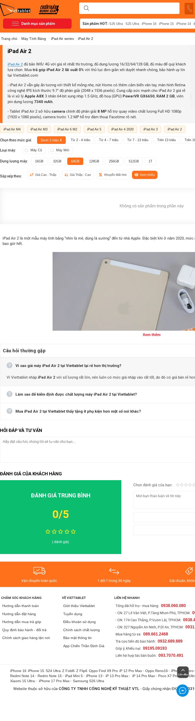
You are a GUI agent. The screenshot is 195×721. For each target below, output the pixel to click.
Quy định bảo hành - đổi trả (24, 630)
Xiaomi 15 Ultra (22, 681)
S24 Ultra (53, 671)
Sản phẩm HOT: (95, 24)
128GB (94, 161)
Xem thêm (151, 334)
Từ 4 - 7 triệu (108, 140)
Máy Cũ (36, 150)
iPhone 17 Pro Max (54, 681)
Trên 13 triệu (166, 140)
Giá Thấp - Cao (80, 175)
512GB (134, 161)
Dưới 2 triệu (51, 140)
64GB (75, 161)
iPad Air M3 (38, 129)
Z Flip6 (81, 671)
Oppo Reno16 (156, 671)
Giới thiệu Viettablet (79, 606)
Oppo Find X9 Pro (103, 671)
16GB (39, 161)
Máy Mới (62, 150)
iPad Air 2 (15, 64)
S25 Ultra (132, 24)
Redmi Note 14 (22, 676)
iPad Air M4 (12, 129)
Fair (182, 485)
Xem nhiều (147, 175)
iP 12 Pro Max (130, 671)
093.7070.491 (170, 655)
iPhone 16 (149, 24)
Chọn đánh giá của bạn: (153, 485)
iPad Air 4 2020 (122, 129)
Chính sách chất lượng (81, 630)
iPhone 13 (94, 676)
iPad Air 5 (94, 129)
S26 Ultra (116, 24)
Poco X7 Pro (168, 676)
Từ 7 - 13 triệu (137, 140)
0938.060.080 (173, 605)
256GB (114, 161)
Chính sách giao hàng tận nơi (26, 638)
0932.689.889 (170, 641)
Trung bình (186, 485)
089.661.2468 (155, 634)
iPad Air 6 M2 (67, 129)
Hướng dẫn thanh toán (20, 606)
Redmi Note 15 (50, 676)
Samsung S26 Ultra (88, 681)
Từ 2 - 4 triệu (80, 140)
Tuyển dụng (72, 614)
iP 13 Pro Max (117, 676)
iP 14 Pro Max (143, 676)
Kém (178, 485)
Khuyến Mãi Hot (115, 175)
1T (150, 161)
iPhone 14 (183, 24)
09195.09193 (155, 648)
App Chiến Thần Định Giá (83, 646)
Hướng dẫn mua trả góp (21, 622)
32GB (57, 161)
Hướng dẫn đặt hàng (19, 614)
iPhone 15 (166, 24)
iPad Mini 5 (74, 676)
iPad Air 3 (150, 129)
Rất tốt (190, 485)
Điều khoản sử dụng (79, 622)
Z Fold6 (68, 671)
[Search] (86, 8)
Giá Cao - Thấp (45, 175)
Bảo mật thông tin (77, 638)
